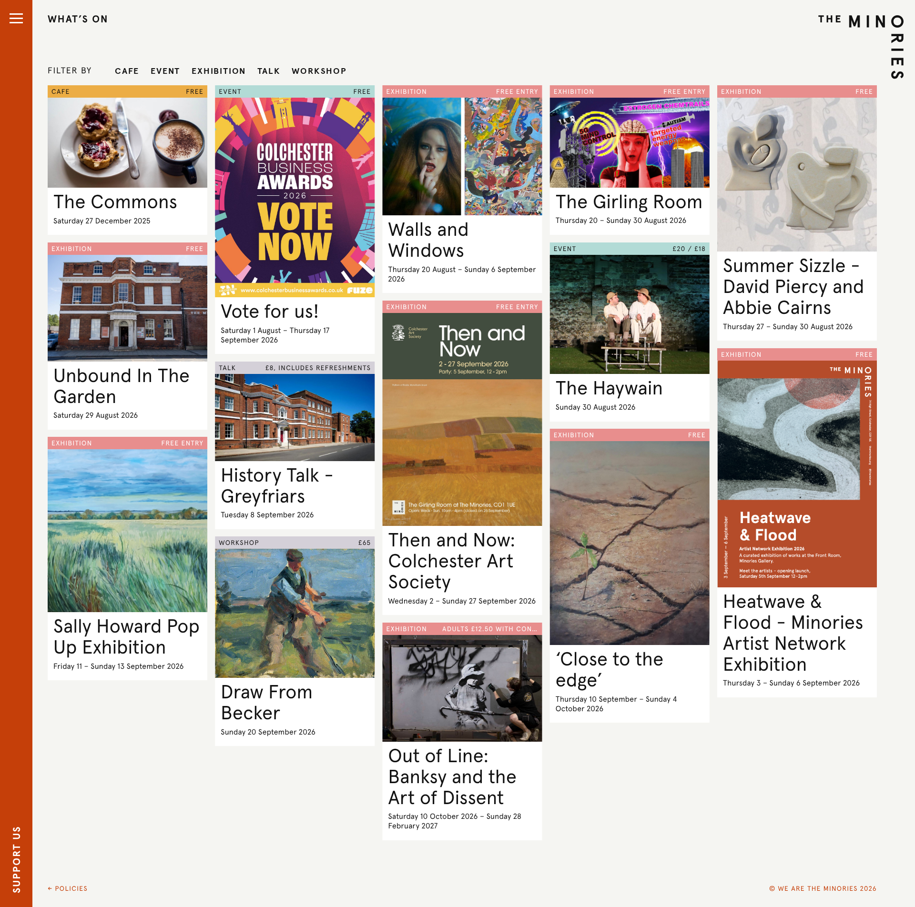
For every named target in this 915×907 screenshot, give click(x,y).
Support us (16, 859)
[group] (231, 71)
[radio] (127, 71)
